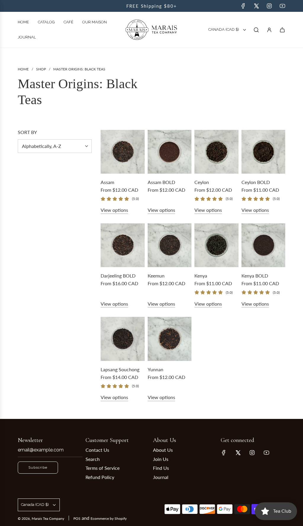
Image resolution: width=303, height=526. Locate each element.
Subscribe (37, 467)
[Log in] (269, 29)
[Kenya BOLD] (263, 245)
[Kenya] (216, 245)
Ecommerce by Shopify (109, 518)
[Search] (256, 29)
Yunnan (155, 369)
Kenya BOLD (254, 275)
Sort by (27, 132)
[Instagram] (269, 6)
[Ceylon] (216, 152)
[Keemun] (170, 245)
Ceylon (201, 182)
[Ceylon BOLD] (263, 152)
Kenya (200, 275)
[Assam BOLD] (170, 152)
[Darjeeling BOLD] (123, 245)
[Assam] (123, 152)
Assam (107, 182)
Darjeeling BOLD (118, 275)
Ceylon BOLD (255, 182)
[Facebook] (243, 6)
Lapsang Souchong (120, 369)
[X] (256, 6)
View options (114, 210)
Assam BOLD (161, 182)
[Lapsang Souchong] (123, 339)
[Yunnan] (170, 339)
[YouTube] (282, 6)
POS (76, 518)
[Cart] (282, 29)
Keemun (156, 275)
